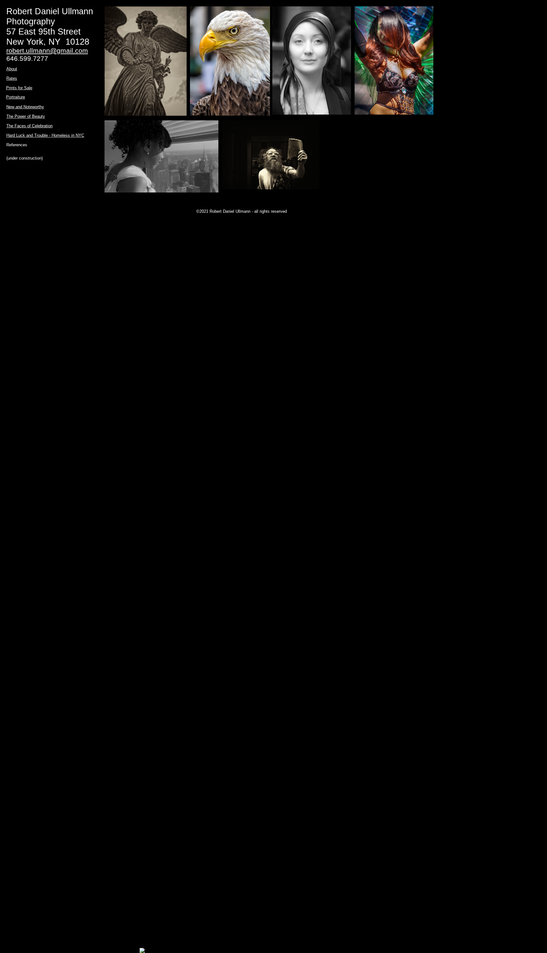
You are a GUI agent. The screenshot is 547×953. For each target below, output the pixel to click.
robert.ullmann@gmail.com (47, 50)
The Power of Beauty (25, 116)
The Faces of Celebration (29, 125)
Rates (11, 78)
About (11, 68)
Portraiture (15, 97)
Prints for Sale (19, 87)
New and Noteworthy (25, 106)
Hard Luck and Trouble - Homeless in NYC (45, 135)
